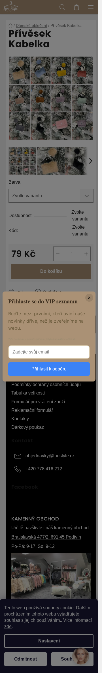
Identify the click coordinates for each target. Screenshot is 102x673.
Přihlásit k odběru (49, 368)
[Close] (89, 298)
